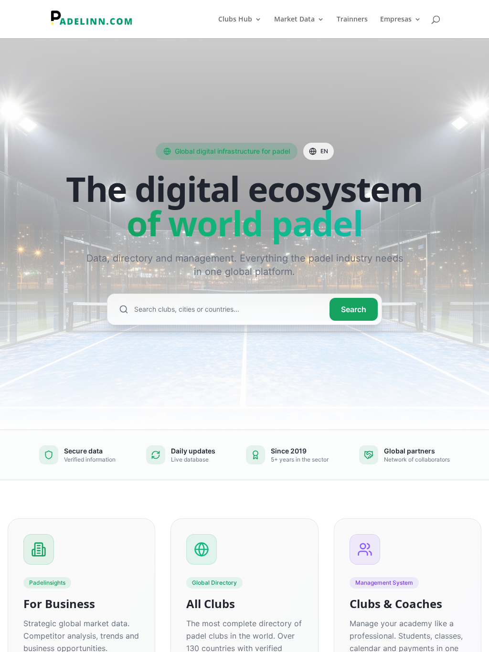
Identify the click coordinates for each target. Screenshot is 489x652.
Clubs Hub (235, 19)
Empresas (396, 19)
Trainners (352, 19)
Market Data (294, 19)
